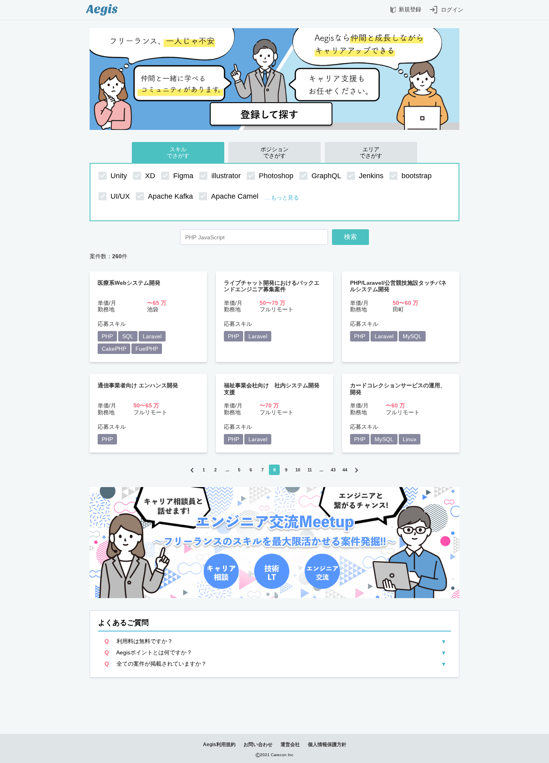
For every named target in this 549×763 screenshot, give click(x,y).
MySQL (412, 336)
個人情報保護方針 (327, 744)
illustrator (227, 176)
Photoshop (277, 176)
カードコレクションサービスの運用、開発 (398, 388)
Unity (120, 176)
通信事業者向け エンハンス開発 (138, 385)
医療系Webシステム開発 (129, 283)
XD (151, 176)
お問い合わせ (258, 744)
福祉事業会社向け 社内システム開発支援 (272, 388)
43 (333, 469)
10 (297, 469)
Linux (409, 439)
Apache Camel (235, 196)
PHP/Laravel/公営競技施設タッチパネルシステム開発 (398, 286)
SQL (127, 336)
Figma (184, 176)
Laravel (152, 336)
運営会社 (290, 744)
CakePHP (114, 349)
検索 (350, 236)
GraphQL (327, 176)
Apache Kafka (171, 196)
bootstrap (418, 176)
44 (344, 469)
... (227, 469)
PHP (107, 336)
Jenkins (372, 176)
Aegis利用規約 (219, 744)
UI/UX (121, 196)
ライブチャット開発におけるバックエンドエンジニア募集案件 (272, 286)
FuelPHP (146, 349)
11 (309, 469)
